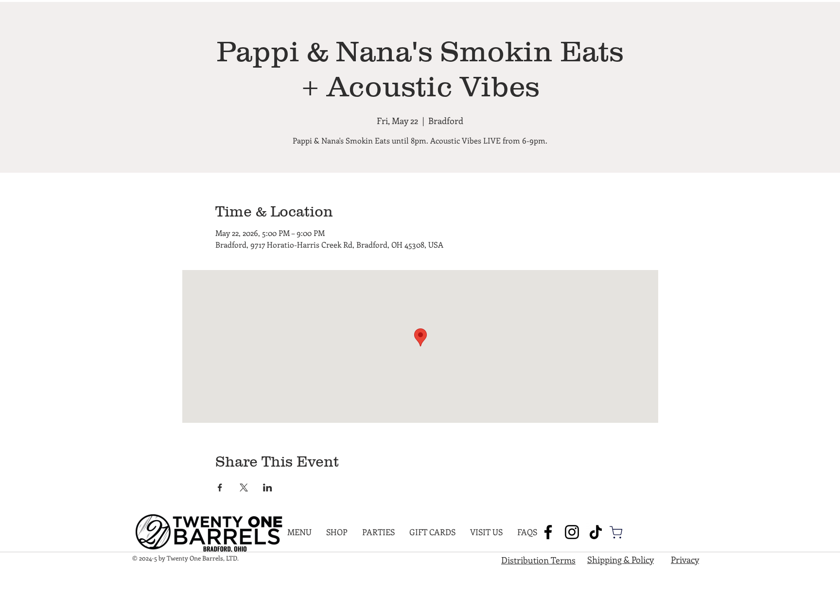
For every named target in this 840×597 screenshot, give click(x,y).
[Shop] (616, 532)
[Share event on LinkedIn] (267, 487)
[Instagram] (571, 532)
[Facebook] (548, 532)
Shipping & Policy (620, 559)
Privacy (685, 559)
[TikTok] (595, 532)
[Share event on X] (243, 487)
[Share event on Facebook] (220, 487)
